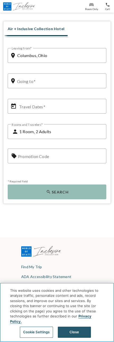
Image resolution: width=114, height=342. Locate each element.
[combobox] (59, 55)
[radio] (36, 28)
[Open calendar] (13, 106)
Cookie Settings (36, 332)
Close (74, 332)
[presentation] (36, 29)
